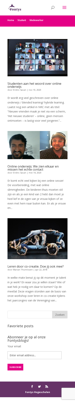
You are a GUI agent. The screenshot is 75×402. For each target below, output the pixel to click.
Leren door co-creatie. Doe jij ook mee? (36, 266)
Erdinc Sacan (19, 89)
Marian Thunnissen (23, 269)
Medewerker (36, 20)
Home (11, 20)
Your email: (14, 346)
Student (22, 20)
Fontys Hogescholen (37, 392)
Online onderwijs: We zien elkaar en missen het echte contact (33, 168)
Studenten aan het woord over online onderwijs (34, 85)
